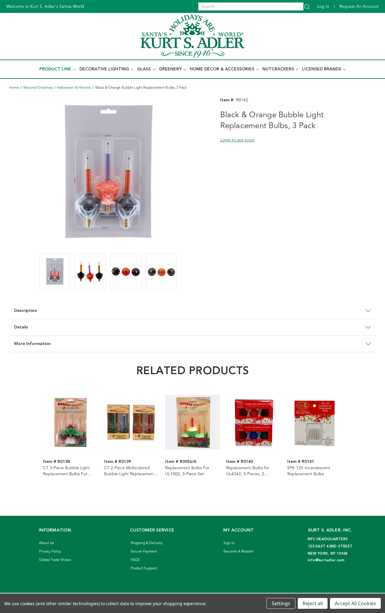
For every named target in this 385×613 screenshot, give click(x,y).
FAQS (135, 560)
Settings (281, 603)
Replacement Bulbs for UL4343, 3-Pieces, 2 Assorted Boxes (247, 471)
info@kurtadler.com (326, 560)
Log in (323, 6)
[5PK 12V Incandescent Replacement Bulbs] (314, 422)
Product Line (55, 69)
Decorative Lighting (104, 69)
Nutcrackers (278, 69)
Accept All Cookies (355, 603)
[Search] (307, 6)
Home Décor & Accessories (222, 69)
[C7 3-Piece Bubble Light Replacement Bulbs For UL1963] (70, 422)
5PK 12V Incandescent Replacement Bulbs (308, 471)
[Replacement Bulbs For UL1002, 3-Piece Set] (192, 422)
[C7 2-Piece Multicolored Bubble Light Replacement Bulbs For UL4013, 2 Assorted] (131, 422)
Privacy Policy (50, 551)
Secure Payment (144, 551)
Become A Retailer (238, 551)
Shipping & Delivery (147, 543)
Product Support (144, 568)
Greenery (171, 69)
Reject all (313, 603)
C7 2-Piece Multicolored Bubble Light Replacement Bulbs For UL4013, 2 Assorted (129, 471)
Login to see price (237, 140)
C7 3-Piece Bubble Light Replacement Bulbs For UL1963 (66, 471)
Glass (144, 69)
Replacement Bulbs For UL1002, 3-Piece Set (187, 471)
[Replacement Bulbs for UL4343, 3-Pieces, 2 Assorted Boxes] (253, 422)
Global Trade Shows (55, 560)
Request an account (359, 6)
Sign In (229, 543)
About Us (46, 543)
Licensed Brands (322, 69)
